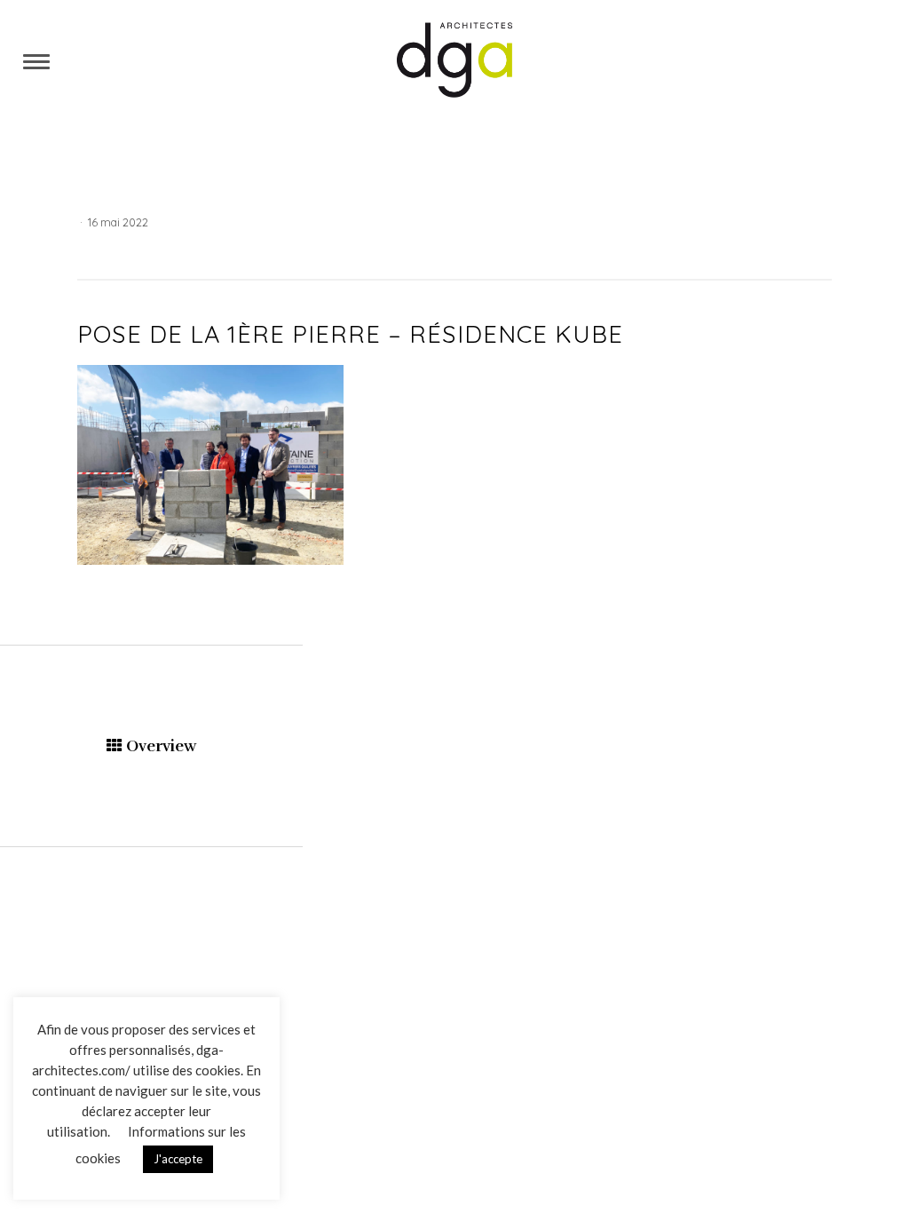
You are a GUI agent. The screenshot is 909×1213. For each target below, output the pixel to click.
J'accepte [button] (178, 1159)
